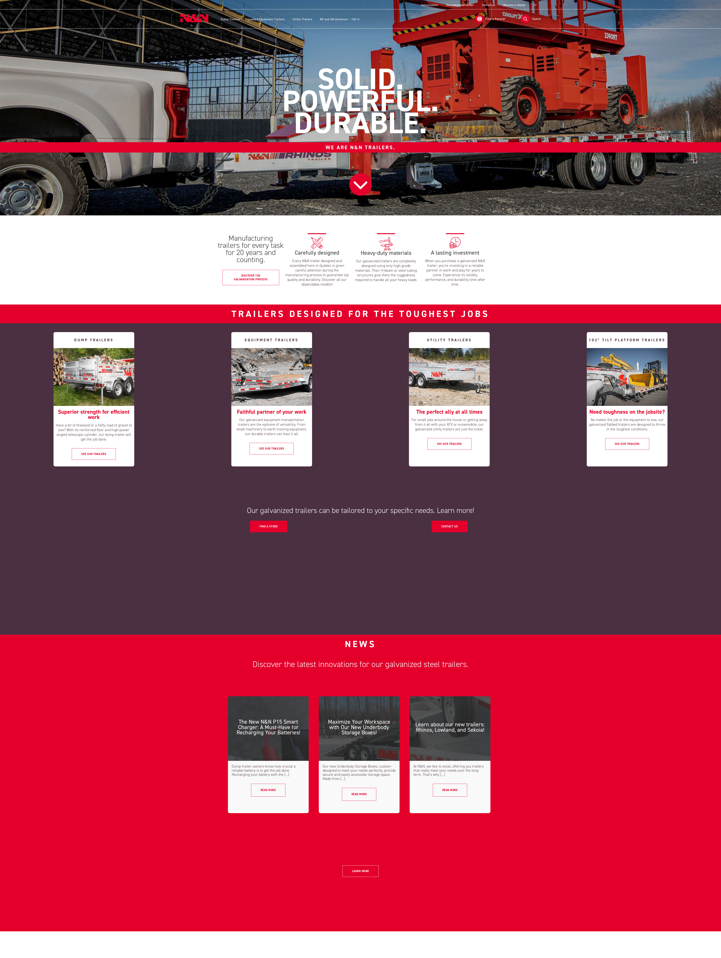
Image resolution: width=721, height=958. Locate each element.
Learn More (360, 871)
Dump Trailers (230, 19)
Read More (268, 790)
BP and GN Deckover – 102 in (339, 19)
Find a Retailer (496, 19)
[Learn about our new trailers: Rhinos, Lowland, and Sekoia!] (450, 728)
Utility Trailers (302, 19)
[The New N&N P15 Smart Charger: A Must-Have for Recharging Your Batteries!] (268, 728)
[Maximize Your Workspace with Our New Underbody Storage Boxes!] (359, 728)
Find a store (268, 526)
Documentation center (460, 5)
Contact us (488, 5)
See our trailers (93, 454)
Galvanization (429, 5)
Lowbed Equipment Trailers (266, 19)
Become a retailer (514, 5)
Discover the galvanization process (251, 277)
